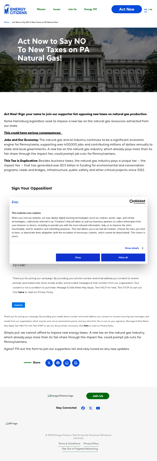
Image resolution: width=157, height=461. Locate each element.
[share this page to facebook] (58, 363)
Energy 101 (90, 9)
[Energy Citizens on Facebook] (83, 408)
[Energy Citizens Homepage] (15, 9)
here (86, 326)
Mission (41, 9)
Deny (78, 257)
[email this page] (67, 363)
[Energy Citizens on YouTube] (98, 408)
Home (6, 22)
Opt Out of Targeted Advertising (80, 449)
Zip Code (19, 265)
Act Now (126, 9)
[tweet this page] (49, 363)
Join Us (72, 9)
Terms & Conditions (69, 443)
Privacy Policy (91, 443)
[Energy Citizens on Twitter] (90, 408)
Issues (56, 9)
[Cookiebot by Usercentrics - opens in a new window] (131, 202)
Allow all (123, 257)
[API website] (11, 423)
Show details (132, 248)
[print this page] (75, 363)
